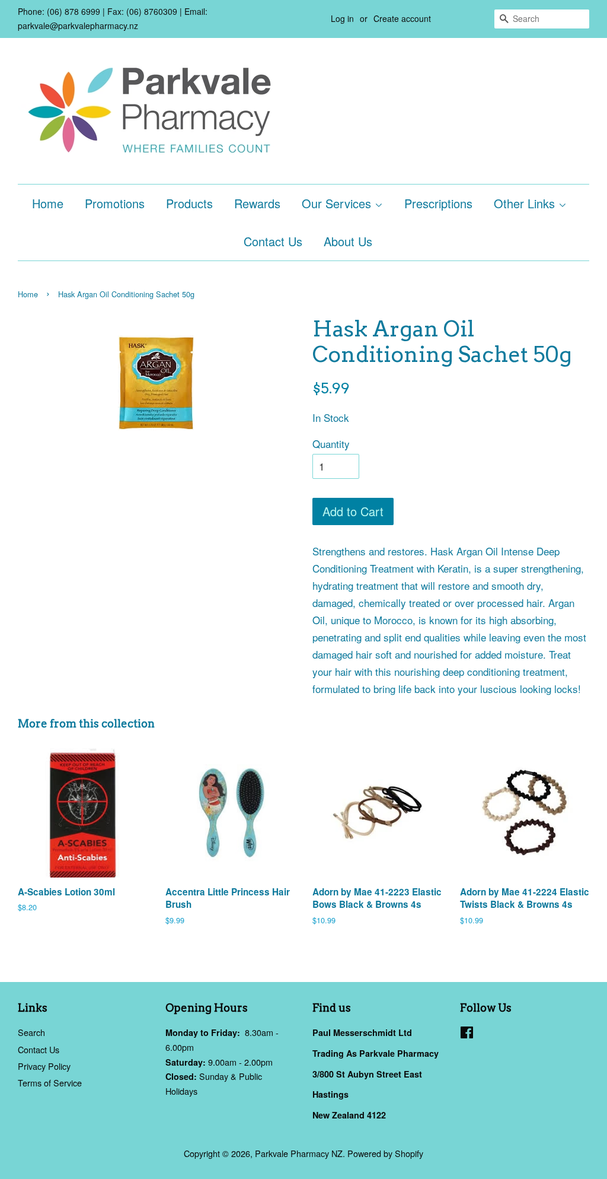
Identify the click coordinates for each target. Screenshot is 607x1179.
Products (189, 203)
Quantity (331, 443)
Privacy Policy (44, 1066)
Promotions (115, 203)
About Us (348, 241)
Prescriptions (438, 203)
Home (47, 203)
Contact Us (273, 241)
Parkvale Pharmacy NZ (299, 1153)
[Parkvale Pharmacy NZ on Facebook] (467, 1034)
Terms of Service (50, 1082)
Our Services (338, 203)
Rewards (257, 203)
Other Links (526, 203)
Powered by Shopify (385, 1153)
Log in (342, 18)
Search (31, 1032)
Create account (402, 18)
